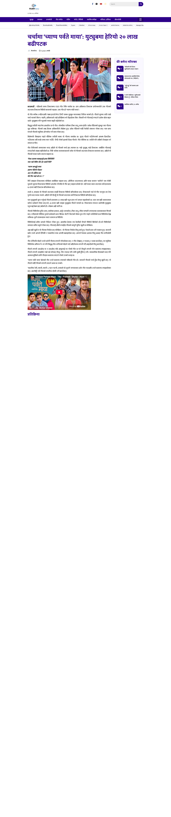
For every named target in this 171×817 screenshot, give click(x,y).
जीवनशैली (118, 19)
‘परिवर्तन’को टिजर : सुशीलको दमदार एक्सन (131, 68)
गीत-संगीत (59, 19)
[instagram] (105, 4)
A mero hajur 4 (103, 25)
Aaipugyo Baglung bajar (143, 25)
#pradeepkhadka (47, 25)
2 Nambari (82, 25)
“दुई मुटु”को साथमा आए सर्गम (131, 86)
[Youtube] (101, 4)
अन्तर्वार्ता (49, 19)
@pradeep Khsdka (34, 25)
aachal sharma (115, 25)
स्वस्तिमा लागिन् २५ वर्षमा (131, 104)
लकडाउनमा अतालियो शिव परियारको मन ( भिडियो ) (132, 77)
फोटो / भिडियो (78, 19)
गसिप (68, 19)
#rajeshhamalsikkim (61, 25)
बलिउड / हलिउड (105, 19)
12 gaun (73, 25)
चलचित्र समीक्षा (91, 19)
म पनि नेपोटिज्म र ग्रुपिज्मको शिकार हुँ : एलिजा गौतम (132, 96)
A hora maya (91, 25)
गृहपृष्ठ (31, 19)
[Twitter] (96, 4)
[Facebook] (92, 4)
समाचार (39, 19)
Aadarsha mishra (127, 25)
